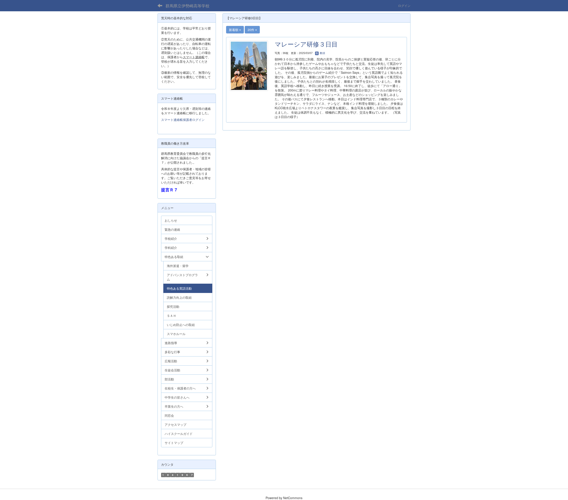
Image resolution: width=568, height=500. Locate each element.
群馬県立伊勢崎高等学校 (187, 5)
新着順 (234, 29)
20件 (251, 29)
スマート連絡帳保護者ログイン (183, 119)
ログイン (404, 5)
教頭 (322, 53)
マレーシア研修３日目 (306, 43)
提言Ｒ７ (169, 190)
